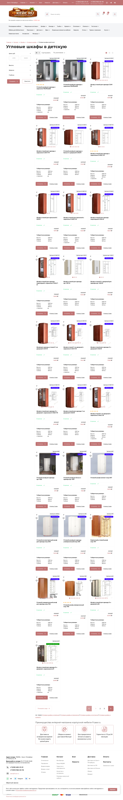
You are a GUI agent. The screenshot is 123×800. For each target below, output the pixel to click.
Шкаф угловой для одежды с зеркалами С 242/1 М (100, 154)
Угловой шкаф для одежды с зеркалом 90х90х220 (46, 88)
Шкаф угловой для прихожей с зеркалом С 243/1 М (73, 218)
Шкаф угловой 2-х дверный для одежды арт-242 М (100, 282)
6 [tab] (49, 80)
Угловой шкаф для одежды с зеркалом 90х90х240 (72, 85)
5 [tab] (47, 80)
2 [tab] (42, 80)
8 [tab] (52, 80)
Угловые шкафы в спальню (50, 715)
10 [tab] (54, 146)
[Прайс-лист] (112, 53)
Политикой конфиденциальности (26, 790)
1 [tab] (41, 80)
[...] (72, 2)
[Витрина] (106, 53)
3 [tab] (44, 80)
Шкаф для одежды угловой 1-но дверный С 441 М (47, 348)
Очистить (27, 81)
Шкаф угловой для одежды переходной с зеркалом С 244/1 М (47, 283)
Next (56, 72)
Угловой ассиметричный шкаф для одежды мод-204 (47, 541)
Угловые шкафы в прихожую (70, 715)
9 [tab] (80, 80)
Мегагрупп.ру (83, 794)
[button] (20, 783)
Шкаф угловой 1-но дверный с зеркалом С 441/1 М (73, 348)
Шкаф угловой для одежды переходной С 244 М (99, 218)
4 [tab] (45, 80)
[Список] (109, 53)
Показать (13, 81)
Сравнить (36, 59)
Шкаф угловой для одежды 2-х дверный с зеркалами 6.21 (47, 668)
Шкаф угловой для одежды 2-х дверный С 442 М (100, 348)
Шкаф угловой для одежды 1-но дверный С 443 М (74, 412)
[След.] (111, 708)
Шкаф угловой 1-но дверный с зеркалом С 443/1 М (100, 414)
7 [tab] (50, 80)
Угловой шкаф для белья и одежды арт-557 (72, 478)
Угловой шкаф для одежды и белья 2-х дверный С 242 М (72, 152)
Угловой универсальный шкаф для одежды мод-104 (47, 603)
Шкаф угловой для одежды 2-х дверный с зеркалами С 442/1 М (47, 412)
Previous (39, 72)
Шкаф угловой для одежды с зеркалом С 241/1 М (46, 152)
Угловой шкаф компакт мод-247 (101, 478)
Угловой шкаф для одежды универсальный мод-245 (72, 541)
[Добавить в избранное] (36, 63)
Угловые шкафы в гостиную (89, 715)
